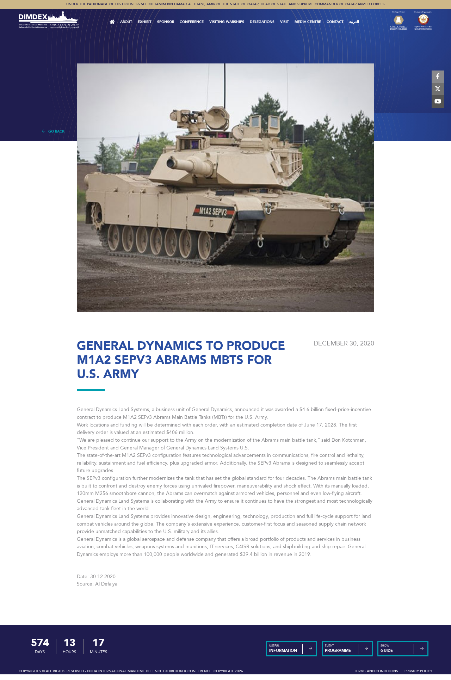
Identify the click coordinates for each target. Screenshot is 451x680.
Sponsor (165, 21)
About (126, 21)
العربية (354, 21)
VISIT (284, 21)
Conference (192, 21)
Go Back (54, 131)
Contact (335, 21)
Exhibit (145, 21)
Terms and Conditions (376, 671)
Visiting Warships (226, 21)
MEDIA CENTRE (308, 21)
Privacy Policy (418, 671)
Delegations (262, 21)
